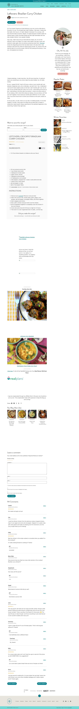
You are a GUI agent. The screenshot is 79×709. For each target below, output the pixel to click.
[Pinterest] (70, 701)
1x (39, 148)
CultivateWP (70, 707)
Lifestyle (64, 6)
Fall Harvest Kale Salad (66, 122)
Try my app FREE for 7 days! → (39, 1)
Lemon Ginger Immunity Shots (65, 147)
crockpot (20, 196)
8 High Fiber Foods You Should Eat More (42, 423)
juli (12, 17)
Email (25, 127)
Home (8, 9)
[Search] (70, 6)
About (52, 3)
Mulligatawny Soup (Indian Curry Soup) (27, 366)
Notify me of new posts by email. (14, 493)
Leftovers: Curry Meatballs (27, 336)
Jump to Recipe (11, 22)
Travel (26, 701)
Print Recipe (42, 142)
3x (44, 148)
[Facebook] (66, 701)
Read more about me (62, 73)
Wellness (52, 6)
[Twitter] (68, 701)
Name (8, 127)
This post (42, 43)
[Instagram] (63, 701)
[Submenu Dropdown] (44, 6)
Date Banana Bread (67, 93)
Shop (66, 3)
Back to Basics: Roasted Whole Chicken (67, 111)
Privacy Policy (59, 707)
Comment (9, 462)
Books (58, 6)
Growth (39, 701)
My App (70, 3)
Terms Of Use (62, 3)
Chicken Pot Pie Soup (58, 110)
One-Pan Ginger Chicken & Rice (21, 422)
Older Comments (12, 683)
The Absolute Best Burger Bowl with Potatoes (11, 423)
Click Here (10, 371)
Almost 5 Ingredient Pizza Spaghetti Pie (58, 94)
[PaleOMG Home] (15, 4)
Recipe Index (13, 9)
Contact (48, 3)
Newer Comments (42, 683)
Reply (44, 505)
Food (47, 6)
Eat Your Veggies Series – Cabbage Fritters (67, 131)
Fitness (42, 6)
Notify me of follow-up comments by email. (17, 489)
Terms (62, 707)
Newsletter (56, 3)
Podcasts (44, 701)
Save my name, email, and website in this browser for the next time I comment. (22, 485)
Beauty (34, 701)
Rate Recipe (19, 22)
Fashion (22, 701)
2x (42, 148)
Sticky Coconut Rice (66, 139)
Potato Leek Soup (32, 422)
